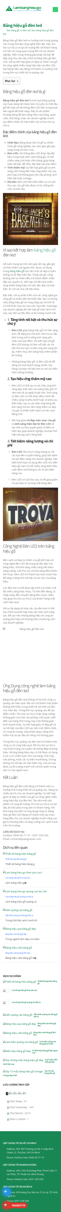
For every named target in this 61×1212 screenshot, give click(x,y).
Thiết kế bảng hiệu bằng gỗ (47, 982)
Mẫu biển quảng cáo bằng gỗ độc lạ (45, 1015)
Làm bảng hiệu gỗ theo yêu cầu (24, 990)
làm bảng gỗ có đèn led (18, 30)
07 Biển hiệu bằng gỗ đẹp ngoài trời (45, 1051)
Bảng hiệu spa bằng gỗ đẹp (46, 1024)
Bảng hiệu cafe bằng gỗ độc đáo (44, 1033)
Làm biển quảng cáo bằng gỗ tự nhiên (47, 1042)
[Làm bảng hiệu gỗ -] (26, 8)
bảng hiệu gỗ (45, 250)
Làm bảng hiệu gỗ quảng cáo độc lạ (26, 1002)
